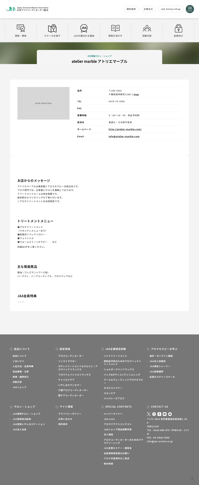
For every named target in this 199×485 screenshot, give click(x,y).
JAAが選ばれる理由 (84, 35)
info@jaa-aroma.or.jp (160, 441)
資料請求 (131, 9)
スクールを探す (52, 35)
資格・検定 (21, 35)
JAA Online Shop (171, 9)
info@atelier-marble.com (124, 136)
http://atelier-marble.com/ (125, 129)
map (136, 94)
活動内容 (147, 35)
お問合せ (148, 9)
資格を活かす (115, 35)
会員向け (178, 35)
